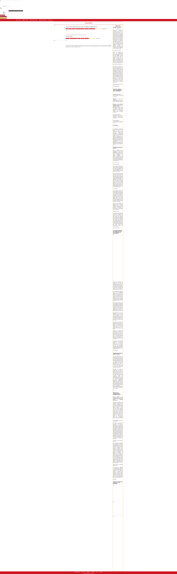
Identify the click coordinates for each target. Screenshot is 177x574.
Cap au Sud (69, 36)
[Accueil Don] (59, 32)
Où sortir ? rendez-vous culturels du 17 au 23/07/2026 (117, 482)
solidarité (86, 38)
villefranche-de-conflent (80, 28)
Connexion (4, 13)
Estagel (70, 28)
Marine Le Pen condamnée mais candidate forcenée (117, 393)
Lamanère (73, 28)
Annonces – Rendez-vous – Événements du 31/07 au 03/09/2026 (117, 90)
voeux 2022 (86, 28)
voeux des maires (91, 28)
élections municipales (73, 38)
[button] (19, 20)
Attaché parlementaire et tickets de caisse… (118, 354)
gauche (79, 38)
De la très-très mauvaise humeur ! (118, 148)
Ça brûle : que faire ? (117, 27)
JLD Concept (91, 573)
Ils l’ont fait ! (115, 125)
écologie (67, 38)
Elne (66, 28)
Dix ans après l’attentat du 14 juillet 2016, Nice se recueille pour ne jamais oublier (117, 232)
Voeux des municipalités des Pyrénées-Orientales (81, 26)
